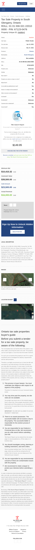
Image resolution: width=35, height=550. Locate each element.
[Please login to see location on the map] (15, 299)
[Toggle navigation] (3, 10)
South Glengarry (19, 16)
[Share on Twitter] (14, 205)
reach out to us (16, 139)
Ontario (12, 16)
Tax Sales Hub (5, 16)
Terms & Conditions (14, 531)
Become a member (8, 155)
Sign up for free (22, 3)
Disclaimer (23, 529)
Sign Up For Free (17, 231)
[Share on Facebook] (11, 205)
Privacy (24, 531)
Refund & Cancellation (18, 533)
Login (31, 3)
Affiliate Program (13, 529)
